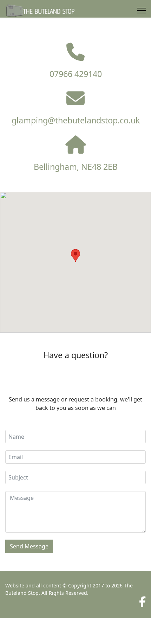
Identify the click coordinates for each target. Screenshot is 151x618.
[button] (75, 255)
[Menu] (141, 10)
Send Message (29, 546)
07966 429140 (76, 73)
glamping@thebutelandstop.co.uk (76, 120)
